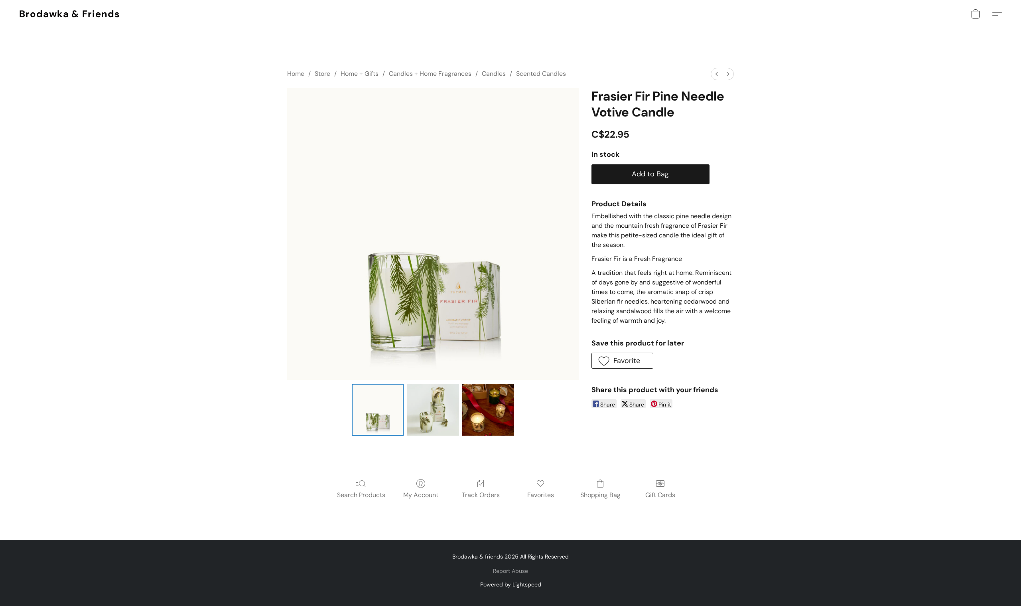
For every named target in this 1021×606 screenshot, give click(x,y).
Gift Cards (660, 495)
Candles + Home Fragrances (430, 73)
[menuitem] (716, 74)
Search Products (361, 495)
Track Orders (481, 495)
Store (322, 73)
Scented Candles (541, 73)
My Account (420, 495)
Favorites (540, 495)
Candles (494, 73)
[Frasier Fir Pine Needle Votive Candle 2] (488, 410)
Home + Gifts (359, 73)
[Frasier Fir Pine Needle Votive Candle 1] (433, 410)
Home (295, 73)
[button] (69, 14)
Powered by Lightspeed (510, 584)
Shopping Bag (600, 495)
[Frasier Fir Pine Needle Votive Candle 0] (378, 410)
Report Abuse (510, 570)
